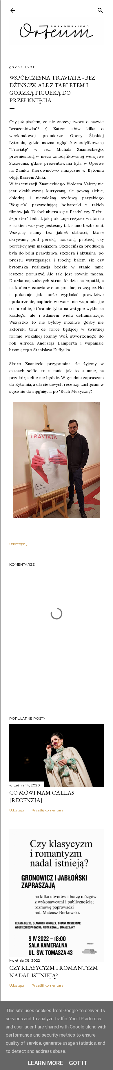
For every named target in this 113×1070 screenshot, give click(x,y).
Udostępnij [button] (18, 544)
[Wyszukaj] (100, 9)
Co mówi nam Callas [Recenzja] (41, 796)
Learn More (45, 1063)
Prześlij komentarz (47, 810)
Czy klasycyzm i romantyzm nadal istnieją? (53, 971)
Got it (78, 1063)
